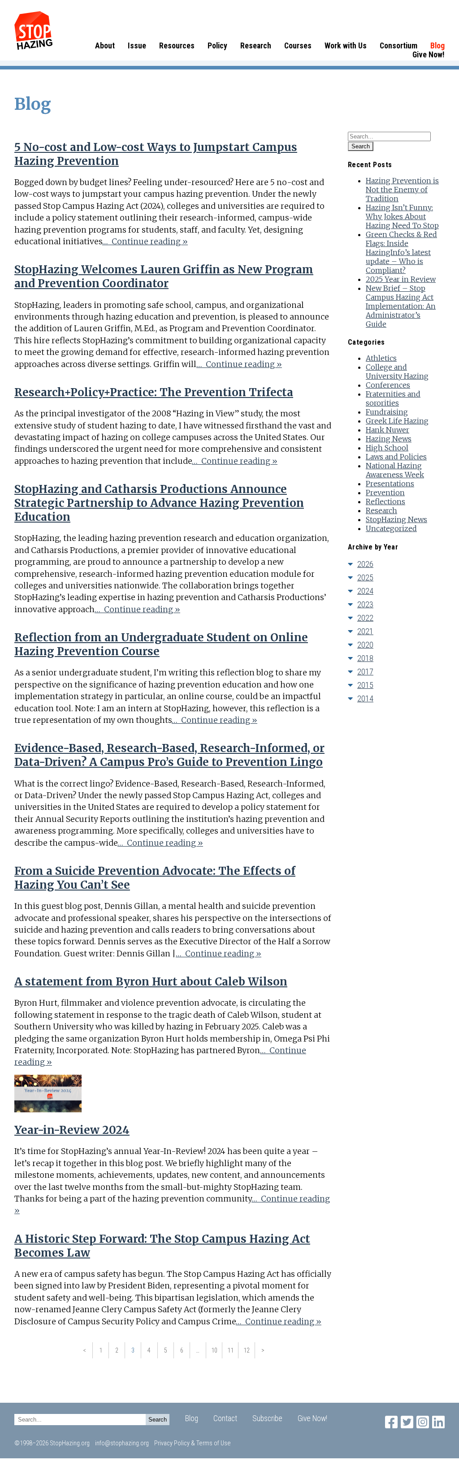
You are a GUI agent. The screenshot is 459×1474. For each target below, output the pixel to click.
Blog (437, 45)
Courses (298, 45)
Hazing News (388, 438)
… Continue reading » (145, 241)
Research (255, 45)
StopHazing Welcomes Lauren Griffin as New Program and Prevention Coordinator (163, 276)
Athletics (381, 358)
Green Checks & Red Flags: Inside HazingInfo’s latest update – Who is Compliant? (401, 252)
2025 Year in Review (401, 279)
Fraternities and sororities (393, 398)
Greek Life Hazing (397, 420)
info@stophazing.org (122, 1443)
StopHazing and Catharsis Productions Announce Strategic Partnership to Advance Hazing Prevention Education (159, 503)
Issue (137, 45)
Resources (177, 45)
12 (246, 1350)
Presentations (390, 483)
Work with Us (346, 45)
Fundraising (387, 411)
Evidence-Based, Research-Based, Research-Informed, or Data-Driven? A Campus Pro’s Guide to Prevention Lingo (169, 755)
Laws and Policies (396, 456)
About (105, 45)
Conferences (388, 384)
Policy (217, 45)
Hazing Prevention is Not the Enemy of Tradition (402, 189)
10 (214, 1350)
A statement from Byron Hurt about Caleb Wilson (150, 982)
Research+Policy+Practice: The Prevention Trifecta (153, 392)
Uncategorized (391, 528)
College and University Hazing (397, 371)
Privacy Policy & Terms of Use (192, 1443)
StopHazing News (396, 519)
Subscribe (267, 1418)
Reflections (385, 501)
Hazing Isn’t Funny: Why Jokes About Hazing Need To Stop (402, 216)
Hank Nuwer (387, 429)
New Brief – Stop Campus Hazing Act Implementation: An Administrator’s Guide (401, 306)
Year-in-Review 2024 (72, 1130)
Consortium (398, 45)
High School (387, 447)
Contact (225, 1418)
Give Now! (428, 54)
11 (230, 1350)
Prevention (385, 492)
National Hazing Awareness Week (395, 470)
